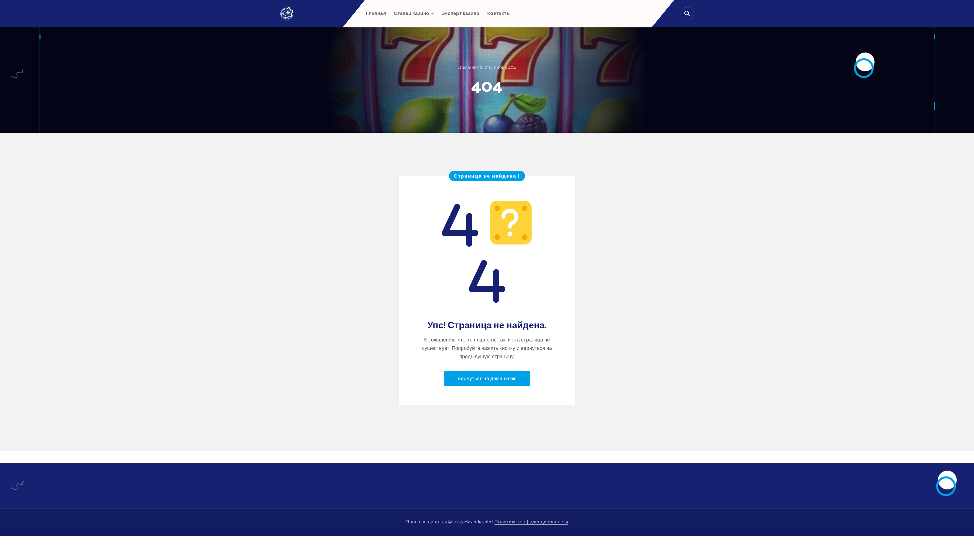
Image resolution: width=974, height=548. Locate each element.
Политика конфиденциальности (531, 522)
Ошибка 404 (502, 68)
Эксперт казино (460, 14)
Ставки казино (411, 14)
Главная (376, 14)
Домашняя (470, 68)
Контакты (499, 14)
